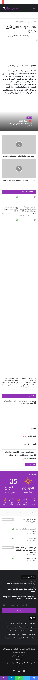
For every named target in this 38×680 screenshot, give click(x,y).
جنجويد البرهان (31, 558)
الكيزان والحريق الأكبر (29, 519)
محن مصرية (32, 538)
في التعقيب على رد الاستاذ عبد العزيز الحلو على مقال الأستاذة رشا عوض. (26, 550)
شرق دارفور (32, 630)
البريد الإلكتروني (29, 436)
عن (15, 630)
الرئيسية (30, 22)
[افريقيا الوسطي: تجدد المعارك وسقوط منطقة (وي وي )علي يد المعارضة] (10, 297)
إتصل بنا (19, 666)
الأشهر (19, 512)
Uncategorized (20, 22)
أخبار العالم (32, 623)
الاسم (33, 428)
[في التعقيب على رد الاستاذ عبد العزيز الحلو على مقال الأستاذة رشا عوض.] (8, 550)
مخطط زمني (11, 634)
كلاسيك (9, 630)
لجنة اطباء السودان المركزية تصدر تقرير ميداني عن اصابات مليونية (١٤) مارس (28, 210)
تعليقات (6, 512)
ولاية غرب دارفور (11, 637)
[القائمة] (34, 8)
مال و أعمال (32, 634)
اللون (5, 623)
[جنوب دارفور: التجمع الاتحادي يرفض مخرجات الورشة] (10, 200)
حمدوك (20, 627)
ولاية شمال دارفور (23, 637)
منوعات (33, 637)
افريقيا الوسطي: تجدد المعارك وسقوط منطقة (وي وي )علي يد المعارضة (10, 380)
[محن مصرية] (8, 541)
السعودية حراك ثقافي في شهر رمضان (20, 124)
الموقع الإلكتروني (30, 444)
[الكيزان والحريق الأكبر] (8, 522)
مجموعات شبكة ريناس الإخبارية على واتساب (19, 662)
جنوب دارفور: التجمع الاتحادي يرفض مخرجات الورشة (11, 209)
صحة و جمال (22, 630)
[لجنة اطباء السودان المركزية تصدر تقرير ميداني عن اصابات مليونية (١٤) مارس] (28, 200)
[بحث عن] (4, 8)
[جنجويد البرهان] (8, 561)
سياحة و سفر (12, 627)
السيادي (12, 623)
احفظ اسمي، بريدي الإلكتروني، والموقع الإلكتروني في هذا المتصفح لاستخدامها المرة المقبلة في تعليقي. (19, 455)
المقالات (29, 117)
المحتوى (33, 627)
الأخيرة (31, 512)
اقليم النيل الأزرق (21, 623)
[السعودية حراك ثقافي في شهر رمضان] (8, 532)
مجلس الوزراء (22, 634)
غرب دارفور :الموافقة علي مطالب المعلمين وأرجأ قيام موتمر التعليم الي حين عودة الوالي (28, 381)
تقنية (27, 627)
